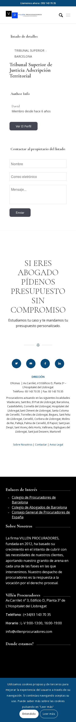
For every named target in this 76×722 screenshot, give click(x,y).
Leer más (49, 714)
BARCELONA (23, 56)
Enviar (20, 212)
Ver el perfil (23, 126)
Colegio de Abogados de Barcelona (39, 507)
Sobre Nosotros (22, 444)
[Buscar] (59, 15)
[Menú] (68, 15)
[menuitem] (59, 15)
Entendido (29, 714)
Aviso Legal (56, 444)
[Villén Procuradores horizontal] (31, 15)
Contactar (41, 444)
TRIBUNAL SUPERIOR (29, 50)
